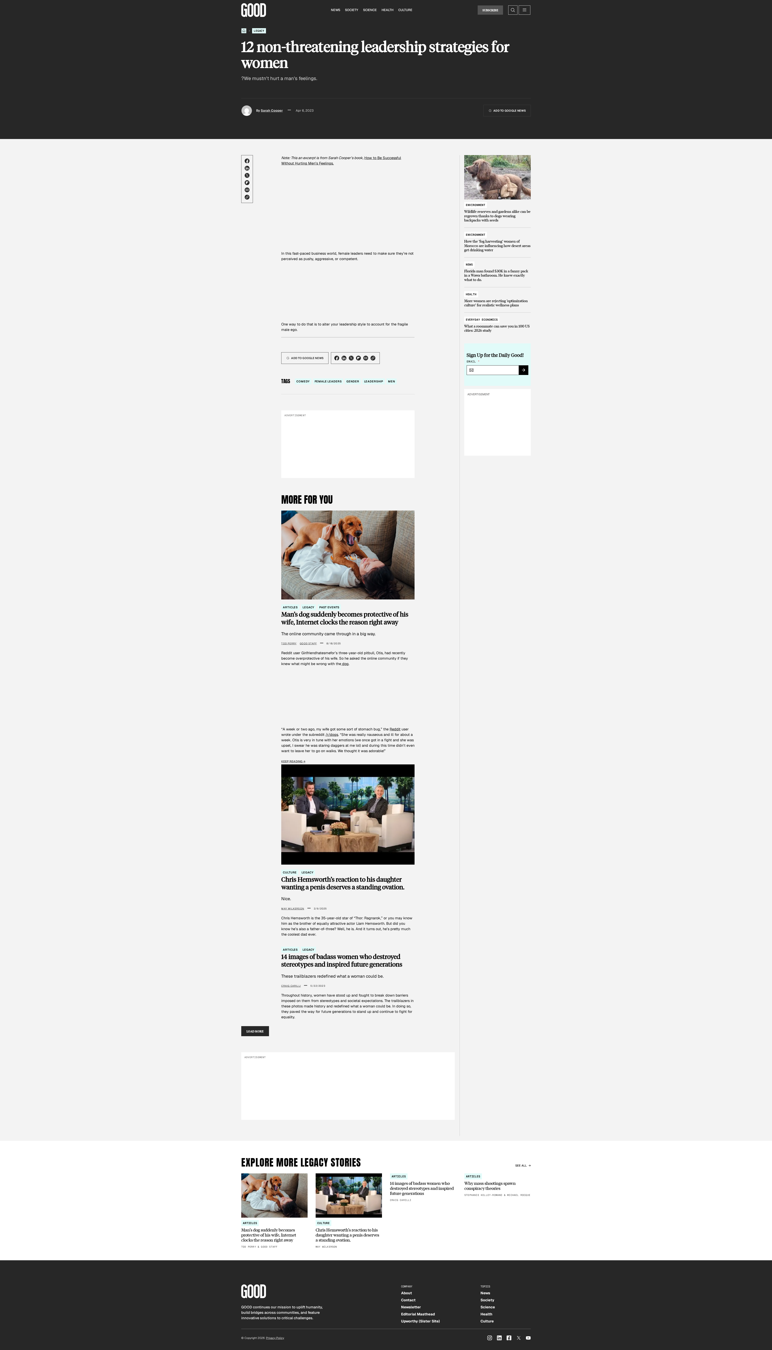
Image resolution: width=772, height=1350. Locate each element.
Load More (255, 1031)
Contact (408, 1300)
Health (387, 10)
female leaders (328, 381)
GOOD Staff (308, 643)
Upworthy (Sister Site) (420, 1321)
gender (352, 381)
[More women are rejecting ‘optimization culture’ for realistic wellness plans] (497, 297)
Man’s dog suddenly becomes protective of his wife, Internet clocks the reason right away (344, 618)
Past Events (329, 607)
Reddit (395, 729)
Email (473, 361)
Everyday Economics (482, 319)
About (406, 1293)
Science (370, 10)
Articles (290, 607)
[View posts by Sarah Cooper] (246, 110)
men (391, 381)
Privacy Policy (275, 1338)
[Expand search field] (512, 10)
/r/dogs (331, 734)
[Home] (243, 30)
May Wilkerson (292, 908)
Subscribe (490, 10)
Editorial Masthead (418, 1314)
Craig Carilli (291, 986)
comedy (303, 381)
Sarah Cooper (272, 110)
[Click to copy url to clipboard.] (247, 197)
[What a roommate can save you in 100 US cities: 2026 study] (497, 323)
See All (521, 1165)
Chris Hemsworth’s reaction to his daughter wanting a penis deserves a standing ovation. (342, 883)
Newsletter (411, 1307)
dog (345, 663)
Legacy (259, 31)
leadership (373, 381)
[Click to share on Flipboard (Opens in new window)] (247, 182)
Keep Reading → (293, 761)
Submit (525, 371)
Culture (405, 10)
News (335, 10)
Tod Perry (289, 643)
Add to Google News (509, 110)
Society (351, 10)
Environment (475, 205)
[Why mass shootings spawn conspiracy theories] (497, 1185)
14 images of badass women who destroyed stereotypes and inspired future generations (341, 960)
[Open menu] (524, 10)
